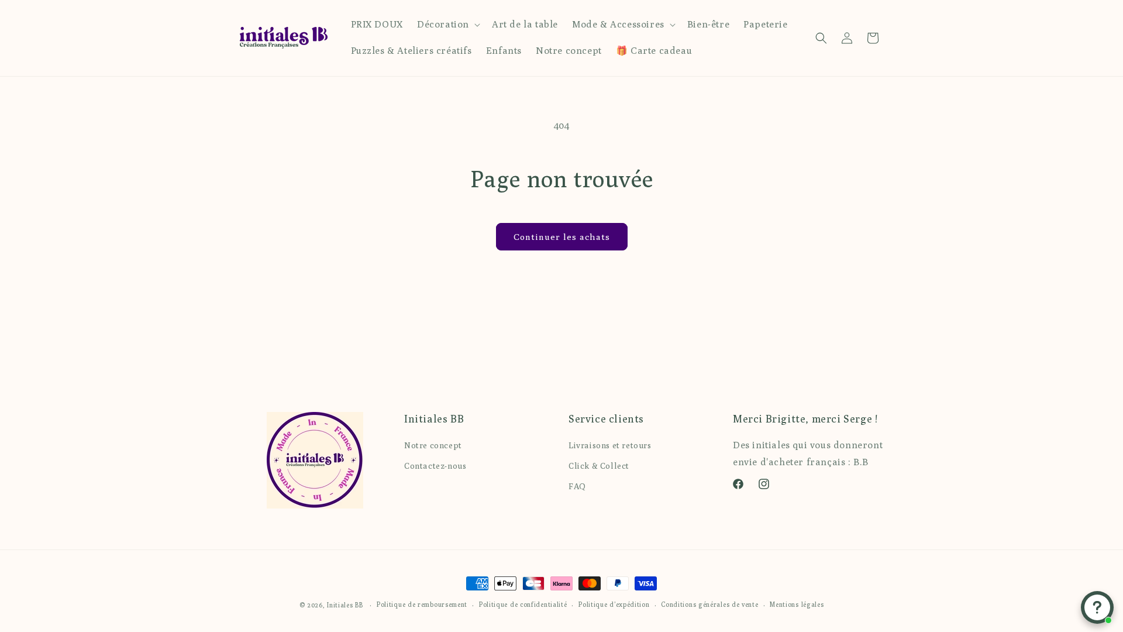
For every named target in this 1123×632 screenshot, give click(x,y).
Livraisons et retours (610, 445)
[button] (447, 25)
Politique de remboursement (422, 604)
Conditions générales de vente (709, 604)
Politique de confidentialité (523, 604)
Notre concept (433, 445)
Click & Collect (599, 465)
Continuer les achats (562, 237)
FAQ (577, 486)
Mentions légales (797, 604)
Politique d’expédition (613, 604)
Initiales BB (345, 605)
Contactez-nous (435, 465)
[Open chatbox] (1097, 607)
